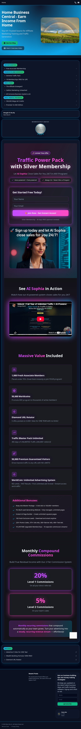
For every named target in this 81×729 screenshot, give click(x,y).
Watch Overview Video (14, 48)
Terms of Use (5, 726)
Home (4, 2)
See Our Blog (11, 43)
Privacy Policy (15, 726)
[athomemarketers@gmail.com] (78, 2)
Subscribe (68, 704)
